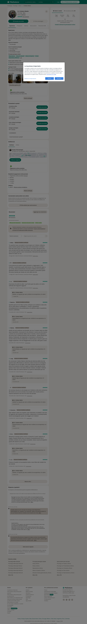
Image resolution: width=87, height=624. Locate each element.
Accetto (59, 78)
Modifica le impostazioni (30, 78)
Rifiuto (49, 78)
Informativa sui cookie (51, 74)
